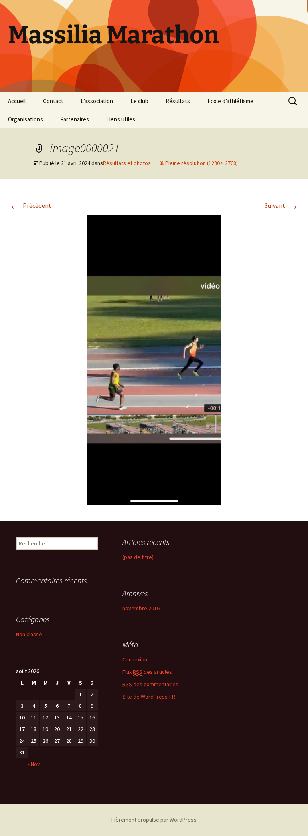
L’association (97, 101)
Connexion (134, 659)
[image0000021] (154, 359)
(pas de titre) (138, 557)
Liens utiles (120, 119)
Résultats (178, 101)
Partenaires (74, 119)
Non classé (29, 634)
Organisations (25, 119)
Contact (53, 101)
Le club (139, 101)
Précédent (30, 205)
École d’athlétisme (230, 101)
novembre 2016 (141, 608)
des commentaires (150, 684)
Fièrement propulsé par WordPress (154, 819)
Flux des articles (147, 671)
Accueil (17, 101)
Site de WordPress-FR (148, 696)
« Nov (33, 764)
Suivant (282, 205)
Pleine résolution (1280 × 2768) (201, 163)
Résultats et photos (127, 163)
